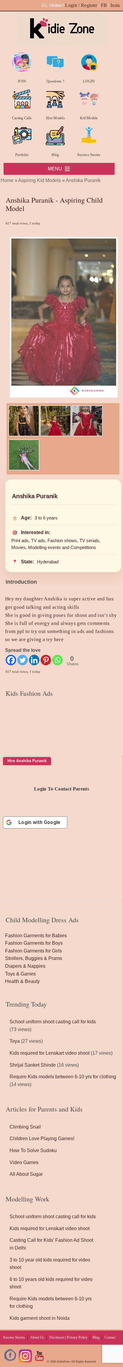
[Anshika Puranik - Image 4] (24, 468)
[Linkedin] (34, 660)
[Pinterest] (46, 660)
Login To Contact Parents (61, 788)
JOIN (22, 81)
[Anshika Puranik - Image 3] (87, 434)
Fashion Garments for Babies (36, 935)
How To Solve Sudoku (33, 1150)
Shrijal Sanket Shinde (33, 1065)
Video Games (24, 1162)
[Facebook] (11, 660)
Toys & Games (20, 973)
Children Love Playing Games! (42, 1138)
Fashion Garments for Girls (33, 950)
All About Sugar (26, 1174)
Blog (55, 155)
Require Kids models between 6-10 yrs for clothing (63, 1076)
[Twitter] (22, 660)
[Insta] (25, 1361)
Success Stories (89, 155)
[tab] (27, 760)
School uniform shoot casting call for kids (53, 1021)
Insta (115, 5)
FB (104, 5)
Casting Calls (22, 118)
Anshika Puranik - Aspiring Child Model (54, 204)
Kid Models (89, 118)
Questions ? (55, 81)
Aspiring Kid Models (39, 180)
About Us (37, 1337)
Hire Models (55, 118)
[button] (55, 169)
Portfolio (21, 155)
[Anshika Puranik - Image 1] (24, 434)
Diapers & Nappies (25, 966)
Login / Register (81, 5)
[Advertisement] (61, 738)
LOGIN (89, 81)
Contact (109, 1337)
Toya (15, 1041)
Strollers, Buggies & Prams (33, 958)
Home (7, 180)
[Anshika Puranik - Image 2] (55, 434)
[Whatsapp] (57, 660)
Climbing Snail (25, 1126)
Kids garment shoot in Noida (40, 1318)
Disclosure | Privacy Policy (68, 1337)
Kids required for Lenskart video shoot (50, 1053)
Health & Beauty (22, 981)
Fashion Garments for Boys (34, 943)
